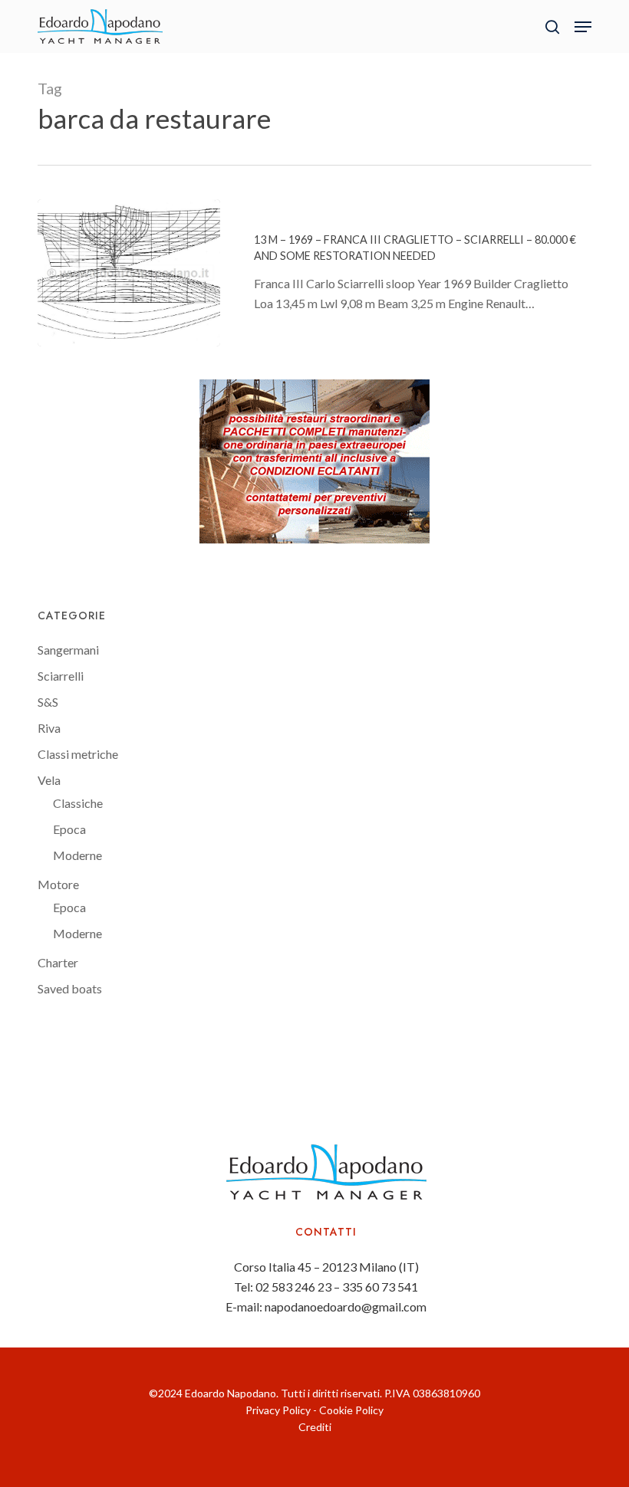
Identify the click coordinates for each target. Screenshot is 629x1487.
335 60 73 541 (380, 1286)
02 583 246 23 (293, 1286)
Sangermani (68, 649)
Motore (58, 884)
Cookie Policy (351, 1409)
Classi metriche (78, 754)
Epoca (69, 829)
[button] (583, 26)
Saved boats (70, 988)
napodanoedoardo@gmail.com (345, 1306)
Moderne (77, 855)
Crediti (314, 1426)
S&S (48, 701)
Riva (49, 728)
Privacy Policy (278, 1409)
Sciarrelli (61, 675)
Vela (49, 780)
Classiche (78, 803)
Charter (58, 962)
